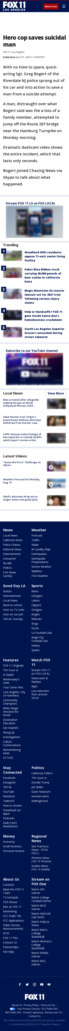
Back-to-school (12, 605)
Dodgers (36, 609)
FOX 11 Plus (10, 938)
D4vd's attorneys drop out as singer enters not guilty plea (20, 498)
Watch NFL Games (38, 891)
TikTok (7, 787)
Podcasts (9, 818)
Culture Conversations (12, 743)
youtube (42, 984)
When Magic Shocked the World (10, 711)
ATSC (6, 933)
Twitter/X (8, 801)
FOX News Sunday (9, 574)
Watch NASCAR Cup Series (41, 915)
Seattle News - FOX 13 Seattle (40, 867)
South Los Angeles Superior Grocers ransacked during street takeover (44, 333)
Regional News (39, 838)
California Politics (42, 773)
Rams (35, 591)
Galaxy (35, 645)
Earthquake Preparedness (39, 560)
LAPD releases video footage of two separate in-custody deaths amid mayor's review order (22, 437)
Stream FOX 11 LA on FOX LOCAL (30, 203)
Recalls (7, 563)
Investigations (11, 737)
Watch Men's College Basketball (39, 933)
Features (10, 660)
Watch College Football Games (41, 899)
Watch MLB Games (38, 907)
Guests (7, 591)
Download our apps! (12, 811)
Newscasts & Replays (39, 679)
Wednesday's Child (11, 681)
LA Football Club (41, 633)
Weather (38, 530)
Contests (8, 885)
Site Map (8, 951)
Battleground (39, 801)
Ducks (35, 628)
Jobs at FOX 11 (12, 906)
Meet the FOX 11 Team (13, 891)
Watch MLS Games (38, 962)
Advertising (10, 911)
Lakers (35, 600)
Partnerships (11, 947)
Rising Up (9, 732)
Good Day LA (14, 585)
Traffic (35, 540)
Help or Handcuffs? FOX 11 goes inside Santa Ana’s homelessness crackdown (43, 316)
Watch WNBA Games (39, 954)
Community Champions (10, 701)
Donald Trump (40, 782)
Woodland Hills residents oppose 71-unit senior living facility (45, 256)
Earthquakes (39, 554)
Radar (35, 544)
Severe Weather (41, 566)
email (49, 984)
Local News (13, 393)
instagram (34, 984)
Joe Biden (37, 787)
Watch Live (51, 6)
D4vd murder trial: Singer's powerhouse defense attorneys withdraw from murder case (22, 420)
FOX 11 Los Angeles (13, 52)
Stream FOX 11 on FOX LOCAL (40, 671)
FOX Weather (39, 576)
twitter (27, 984)
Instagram (9, 782)
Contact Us (10, 942)
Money (9, 836)
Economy (9, 841)
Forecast (36, 535)
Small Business (12, 846)
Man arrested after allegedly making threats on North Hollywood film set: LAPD (21, 402)
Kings (34, 623)
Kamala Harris (40, 796)
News (8, 530)
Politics (7, 568)
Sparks (35, 650)
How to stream (12, 805)
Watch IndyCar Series (40, 923)
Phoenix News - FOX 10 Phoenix (41, 859)
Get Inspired (10, 728)
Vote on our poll (13, 614)
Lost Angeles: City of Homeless (14, 693)
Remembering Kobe (12, 751)
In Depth (8, 674)
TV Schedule (10, 897)
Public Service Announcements (13, 926)
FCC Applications (13, 920)
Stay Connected (12, 770)
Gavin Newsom (40, 791)
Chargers (37, 596)
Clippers (36, 605)
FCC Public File (12, 916)
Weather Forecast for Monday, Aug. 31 (21, 481)
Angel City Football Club (39, 639)
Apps (34, 686)
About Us (11, 879)
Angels (35, 614)
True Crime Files (13, 687)
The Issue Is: (11, 670)
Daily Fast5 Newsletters (10, 824)
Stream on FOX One (40, 881)
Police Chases (11, 544)
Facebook (9, 778)
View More (56, 393)
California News (13, 540)
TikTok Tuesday (13, 619)
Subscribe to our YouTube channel (32, 351)
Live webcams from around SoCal (40, 694)
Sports (37, 585)
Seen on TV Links (13, 609)
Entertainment (12, 554)
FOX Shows (10, 902)
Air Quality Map (40, 549)
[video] (56, 466)
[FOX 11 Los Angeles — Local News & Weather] (14, 6)
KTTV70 (8, 758)
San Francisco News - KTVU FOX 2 (40, 849)
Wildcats (36, 619)
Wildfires (36, 571)
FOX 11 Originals (13, 665)
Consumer (9, 558)
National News (12, 549)
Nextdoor (9, 796)
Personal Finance (13, 851)
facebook (20, 984)
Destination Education (10, 721)
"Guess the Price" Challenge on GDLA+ (22, 463)
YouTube (8, 791)
